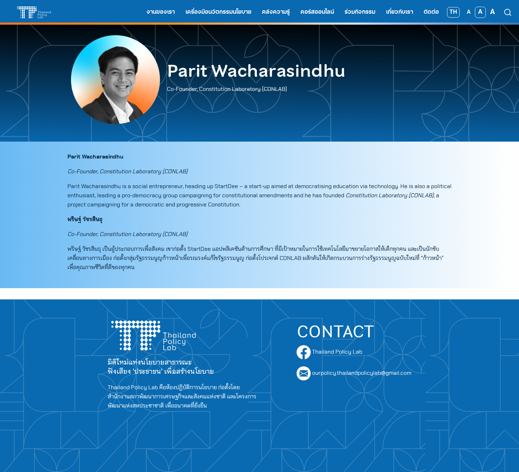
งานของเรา (161, 12)
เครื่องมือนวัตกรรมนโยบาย (218, 12)
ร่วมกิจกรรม (360, 12)
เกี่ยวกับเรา (399, 12)
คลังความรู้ (276, 12)
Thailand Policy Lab (336, 352)
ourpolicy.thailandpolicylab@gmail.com (361, 373)
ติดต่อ (431, 12)
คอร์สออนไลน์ (317, 12)
